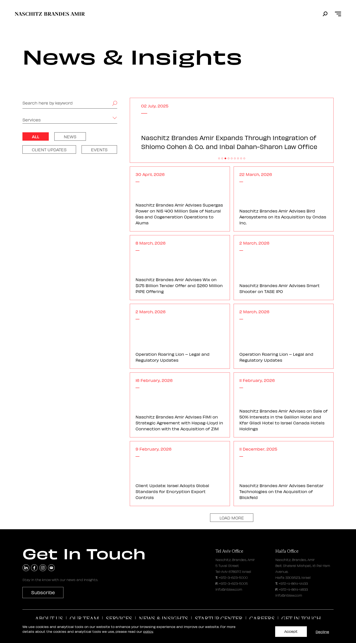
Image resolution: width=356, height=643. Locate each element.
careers (262, 619)
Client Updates (49, 149)
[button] (219, 158)
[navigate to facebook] (34, 567)
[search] (325, 14)
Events (99, 149)
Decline (322, 631)
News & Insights (163, 619)
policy (148, 631)
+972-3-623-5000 (233, 577)
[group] (231, 130)
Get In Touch (301, 619)
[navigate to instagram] (42, 567)
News (70, 136)
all (35, 136)
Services (119, 619)
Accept (291, 631)
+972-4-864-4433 (293, 583)
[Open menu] (337, 14)
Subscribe (43, 592)
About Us (49, 619)
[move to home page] (50, 14)
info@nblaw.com (228, 589)
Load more (232, 517)
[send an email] (51, 567)
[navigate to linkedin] (25, 567)
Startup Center (219, 619)
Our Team (84, 619)
